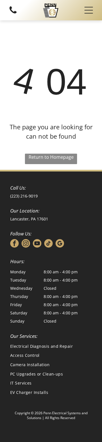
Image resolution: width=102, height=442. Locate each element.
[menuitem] (51, 346)
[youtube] (37, 244)
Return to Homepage (51, 157)
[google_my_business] (60, 244)
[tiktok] (48, 244)
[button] (88, 10)
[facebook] (14, 244)
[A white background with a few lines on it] (13, 13)
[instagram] (26, 244)
